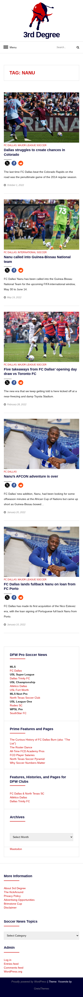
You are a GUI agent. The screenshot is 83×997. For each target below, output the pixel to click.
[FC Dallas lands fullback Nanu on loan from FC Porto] (41, 551)
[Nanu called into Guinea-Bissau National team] (41, 224)
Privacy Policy (12, 895)
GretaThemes (41, 988)
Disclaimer (10, 907)
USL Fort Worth (19, 689)
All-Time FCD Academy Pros (27, 751)
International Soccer (32, 252)
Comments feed (13, 967)
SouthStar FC (18, 713)
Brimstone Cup (13, 903)
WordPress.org (13, 971)
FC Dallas (10, 145)
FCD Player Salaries (22, 755)
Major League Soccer (32, 145)
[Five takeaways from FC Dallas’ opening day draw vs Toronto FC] (41, 336)
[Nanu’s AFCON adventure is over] (41, 443)
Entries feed (11, 963)
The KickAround (13, 892)
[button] (7, 163)
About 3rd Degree (15, 888)
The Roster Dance (21, 747)
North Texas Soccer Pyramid (27, 758)
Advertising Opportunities (19, 899)
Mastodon (16, 849)
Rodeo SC (16, 705)
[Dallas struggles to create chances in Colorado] (41, 117)
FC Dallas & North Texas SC (27, 793)
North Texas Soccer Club (25, 697)
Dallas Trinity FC (20, 678)
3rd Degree (41, 34)
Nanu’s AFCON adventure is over (31, 476)
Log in (7, 959)
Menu (12, 47)
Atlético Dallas (18, 686)
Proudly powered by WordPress (29, 981)
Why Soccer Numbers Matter (27, 762)
